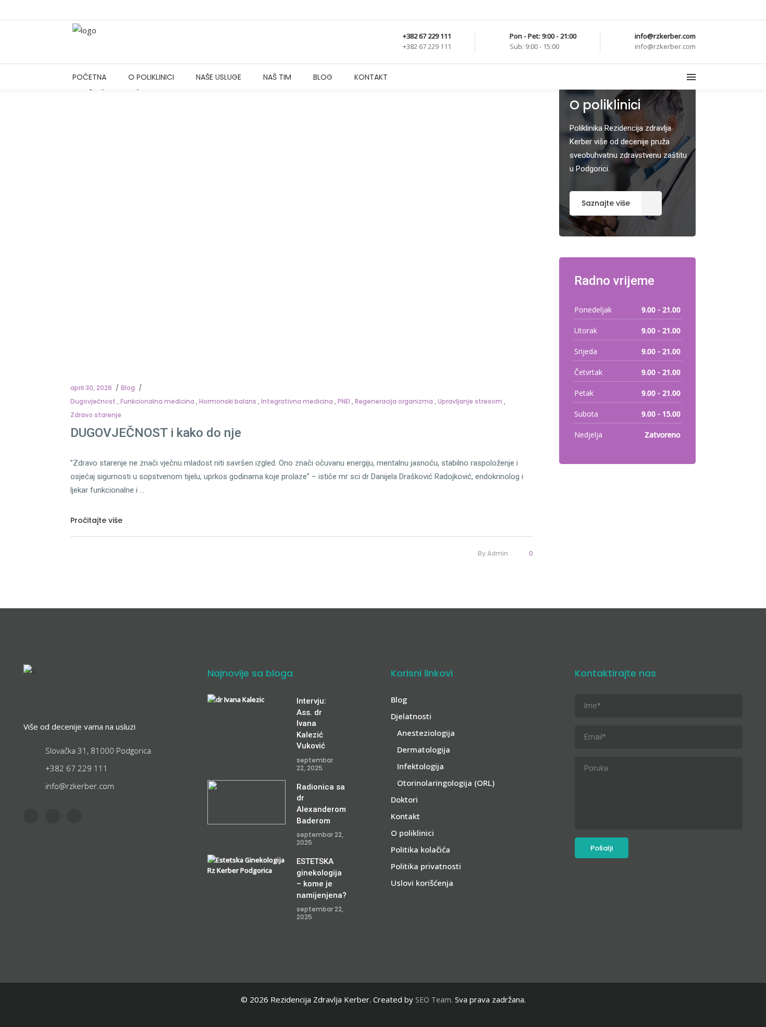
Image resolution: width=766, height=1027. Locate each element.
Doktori (404, 799)
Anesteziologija (426, 733)
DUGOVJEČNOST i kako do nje (155, 432)
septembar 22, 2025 (314, 764)
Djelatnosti (411, 716)
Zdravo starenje (95, 414)
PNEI (344, 401)
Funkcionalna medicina (157, 401)
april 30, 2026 (91, 387)
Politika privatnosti (426, 866)
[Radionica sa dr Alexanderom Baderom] (246, 802)
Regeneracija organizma (394, 401)
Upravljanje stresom (470, 401)
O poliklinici (412, 833)
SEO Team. (434, 1000)
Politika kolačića (420, 849)
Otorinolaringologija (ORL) (446, 783)
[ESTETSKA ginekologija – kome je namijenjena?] (246, 877)
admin (497, 553)
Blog (128, 387)
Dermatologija (423, 749)
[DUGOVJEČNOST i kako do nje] (301, 220)
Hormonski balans (227, 401)
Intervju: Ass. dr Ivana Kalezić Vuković (311, 723)
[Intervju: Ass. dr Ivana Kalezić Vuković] (246, 716)
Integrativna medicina (297, 401)
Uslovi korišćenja (422, 883)
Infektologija (420, 766)
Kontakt (405, 816)
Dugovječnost (93, 401)
